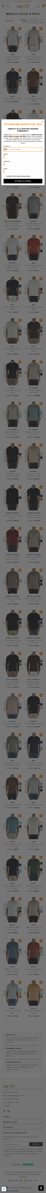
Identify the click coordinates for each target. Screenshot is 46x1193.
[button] (42, 121)
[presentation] (4, 1189)
